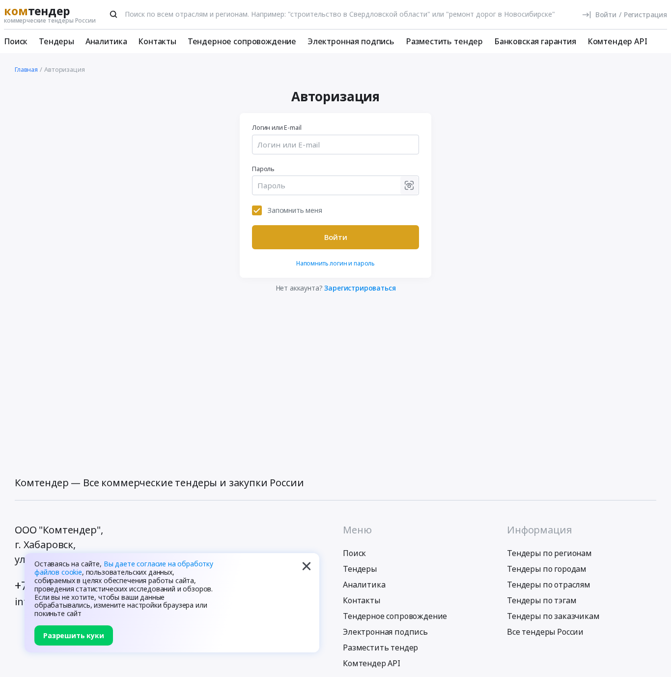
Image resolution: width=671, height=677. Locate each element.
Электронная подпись (351, 41)
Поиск (16, 41)
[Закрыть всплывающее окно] (306, 565)
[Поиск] (113, 14)
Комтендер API (617, 41)
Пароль (263, 168)
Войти (335, 237)
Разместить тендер (444, 41)
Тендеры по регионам (549, 553)
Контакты (157, 41)
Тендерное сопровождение (242, 41)
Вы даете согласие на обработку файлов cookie (123, 568)
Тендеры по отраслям (548, 584)
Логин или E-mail (276, 127)
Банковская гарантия (535, 41)
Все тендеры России (545, 631)
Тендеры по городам (547, 568)
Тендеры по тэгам (541, 600)
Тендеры (56, 41)
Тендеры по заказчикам (553, 616)
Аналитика (106, 41)
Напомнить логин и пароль (335, 263)
